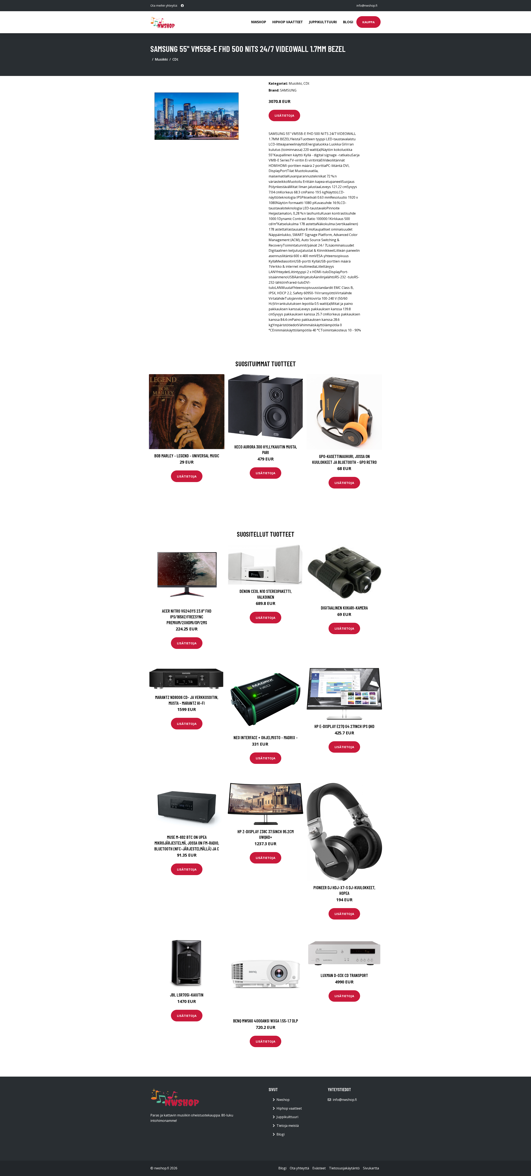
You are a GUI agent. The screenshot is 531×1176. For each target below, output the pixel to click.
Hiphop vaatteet (287, 22)
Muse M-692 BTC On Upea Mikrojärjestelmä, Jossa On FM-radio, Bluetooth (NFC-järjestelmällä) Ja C (186, 842)
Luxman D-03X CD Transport (344, 975)
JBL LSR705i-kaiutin (186, 994)
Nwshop (258, 22)
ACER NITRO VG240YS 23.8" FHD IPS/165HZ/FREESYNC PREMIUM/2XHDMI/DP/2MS (186, 616)
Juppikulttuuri (323, 22)
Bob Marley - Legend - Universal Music (186, 455)
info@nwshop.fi (367, 5)
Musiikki (161, 59)
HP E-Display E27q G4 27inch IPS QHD (344, 726)
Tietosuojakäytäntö (344, 1168)
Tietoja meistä (287, 1125)
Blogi (348, 22)
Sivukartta (371, 1168)
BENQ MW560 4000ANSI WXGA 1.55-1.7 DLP (265, 1020)
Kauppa (368, 22)
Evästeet (319, 1168)
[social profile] (182, 6)
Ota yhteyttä (299, 1168)
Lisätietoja (284, 115)
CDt (175, 59)
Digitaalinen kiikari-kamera (344, 607)
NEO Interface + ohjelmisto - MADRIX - (266, 737)
